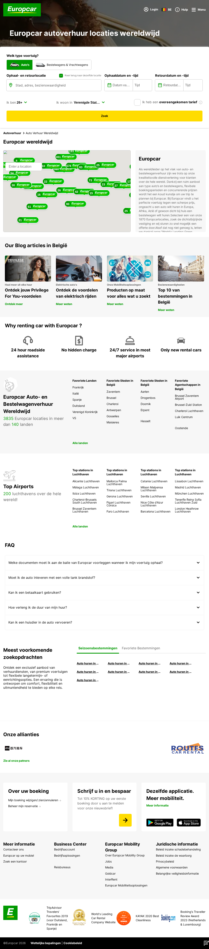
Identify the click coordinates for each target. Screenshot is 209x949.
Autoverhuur (12, 133)
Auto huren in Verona (119, 671)
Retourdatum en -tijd (172, 75)
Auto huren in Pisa (88, 663)
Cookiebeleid (72, 943)
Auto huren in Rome (150, 663)
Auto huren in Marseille (88, 680)
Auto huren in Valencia (88, 671)
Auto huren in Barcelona (119, 663)
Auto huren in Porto (150, 671)
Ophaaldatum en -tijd (121, 75)
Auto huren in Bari (181, 663)
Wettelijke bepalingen (46, 943)
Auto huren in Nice (181, 671)
